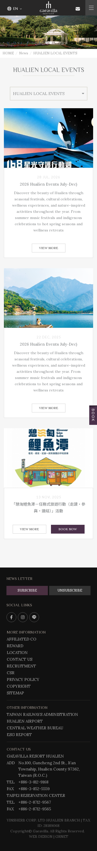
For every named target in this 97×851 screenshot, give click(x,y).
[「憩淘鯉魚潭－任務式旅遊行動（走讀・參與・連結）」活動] (48, 458)
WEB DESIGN (41, 836)
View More (48, 248)
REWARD (15, 645)
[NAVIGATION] (91, 8)
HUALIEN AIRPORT (25, 721)
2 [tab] (50, 42)
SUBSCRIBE (27, 590)
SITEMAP (15, 692)
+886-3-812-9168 (33, 782)
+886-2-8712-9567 (34, 802)
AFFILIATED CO (21, 639)
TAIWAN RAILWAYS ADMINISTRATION (42, 714)
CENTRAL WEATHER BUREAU (35, 727)
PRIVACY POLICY (23, 679)
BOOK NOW (67, 529)
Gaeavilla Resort (48, 7)
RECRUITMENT (21, 666)
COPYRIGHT (19, 686)
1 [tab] (46, 42)
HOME (8, 53)
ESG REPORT (19, 734)
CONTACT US (19, 659)
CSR (10, 672)
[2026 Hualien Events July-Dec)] (48, 138)
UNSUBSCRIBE (69, 590)
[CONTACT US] (77, 8)
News (23, 53)
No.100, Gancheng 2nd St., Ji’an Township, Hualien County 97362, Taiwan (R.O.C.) (49, 769)
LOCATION (17, 652)
